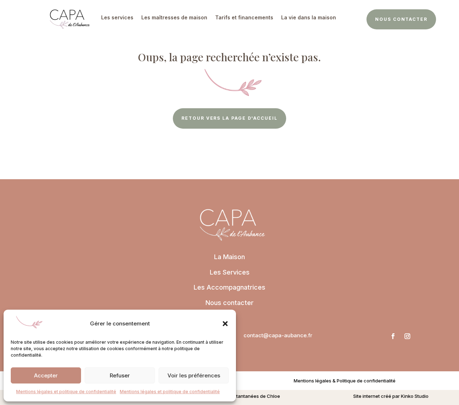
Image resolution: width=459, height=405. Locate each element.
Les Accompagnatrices (229, 287)
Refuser (120, 375)
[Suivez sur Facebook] (393, 336)
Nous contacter (401, 19)
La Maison (229, 257)
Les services (117, 17)
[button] (225, 323)
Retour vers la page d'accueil (229, 118)
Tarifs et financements (244, 17)
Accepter (46, 375)
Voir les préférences (193, 375)
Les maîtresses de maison (174, 17)
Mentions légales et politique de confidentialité (66, 391)
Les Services (230, 272)
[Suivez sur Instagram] (407, 336)
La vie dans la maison (308, 17)
